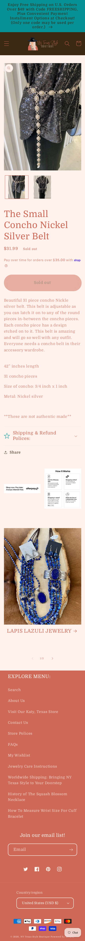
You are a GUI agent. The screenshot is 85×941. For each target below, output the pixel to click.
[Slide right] (52, 658)
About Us (16, 701)
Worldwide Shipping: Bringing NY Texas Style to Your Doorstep (40, 780)
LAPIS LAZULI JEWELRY (39, 631)
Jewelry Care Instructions (32, 766)
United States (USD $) (40, 903)
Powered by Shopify (63, 936)
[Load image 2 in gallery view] (42, 187)
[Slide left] (32, 658)
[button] (6, 43)
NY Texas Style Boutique (36, 936)
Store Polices (20, 733)
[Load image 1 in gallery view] (16, 187)
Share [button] (15, 452)
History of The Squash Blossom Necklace (37, 797)
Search (14, 690)
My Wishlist (19, 755)
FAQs (13, 744)
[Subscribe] (71, 850)
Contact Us (18, 723)
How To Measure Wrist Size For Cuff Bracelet (42, 813)
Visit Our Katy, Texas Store (33, 712)
